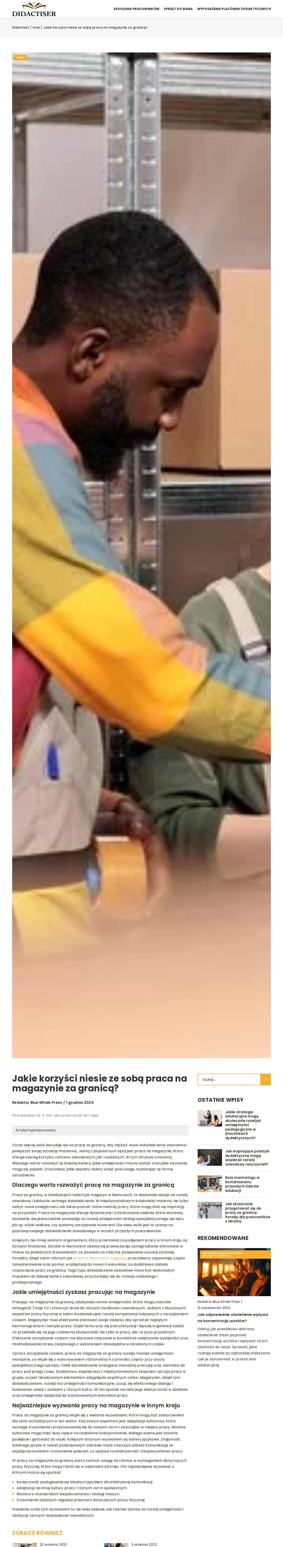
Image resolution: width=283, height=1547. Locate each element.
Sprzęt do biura (178, 9)
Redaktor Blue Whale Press (37, 1102)
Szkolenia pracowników (136, 9)
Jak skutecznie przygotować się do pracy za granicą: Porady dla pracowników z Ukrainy (248, 1213)
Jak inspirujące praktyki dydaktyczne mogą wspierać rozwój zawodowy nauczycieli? (247, 1157)
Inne (20, 57)
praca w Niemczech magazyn (100, 1258)
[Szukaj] (265, 1079)
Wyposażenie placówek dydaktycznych (234, 9)
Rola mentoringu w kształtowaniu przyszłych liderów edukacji (242, 1184)
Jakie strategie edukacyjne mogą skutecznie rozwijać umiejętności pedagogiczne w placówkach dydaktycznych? (243, 1125)
